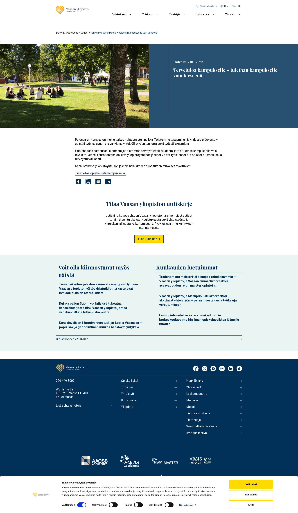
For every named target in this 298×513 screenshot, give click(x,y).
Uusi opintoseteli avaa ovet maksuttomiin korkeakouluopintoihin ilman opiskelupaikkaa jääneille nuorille (199, 319)
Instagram (222, 369)
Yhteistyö (174, 14)
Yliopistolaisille (207, 6)
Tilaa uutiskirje (147, 239)
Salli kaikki (251, 484)
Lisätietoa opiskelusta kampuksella (100, 173)
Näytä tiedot (185, 505)
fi (225, 6)
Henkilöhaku (194, 381)
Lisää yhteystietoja (68, 405)
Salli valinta (251, 494)
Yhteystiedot (195, 387)
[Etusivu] (72, 10)
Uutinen (179, 62)
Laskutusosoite (196, 394)
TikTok (239, 369)
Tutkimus (147, 14)
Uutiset (84, 32)
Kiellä (251, 504)
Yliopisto (230, 14)
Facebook (196, 369)
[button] (74, 86)
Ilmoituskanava (196, 433)
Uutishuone (202, 14)
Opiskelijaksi (119, 14)
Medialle (192, 400)
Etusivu (60, 32)
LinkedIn (230, 369)
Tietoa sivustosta (198, 413)
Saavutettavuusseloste (201, 426)
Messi (190, 407)
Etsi (234, 6)
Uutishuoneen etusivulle (72, 339)
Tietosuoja (193, 420)
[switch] (113, 504)
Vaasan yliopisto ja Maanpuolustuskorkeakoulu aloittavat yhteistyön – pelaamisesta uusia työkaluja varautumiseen (198, 300)
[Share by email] (98, 181)
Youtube (213, 369)
